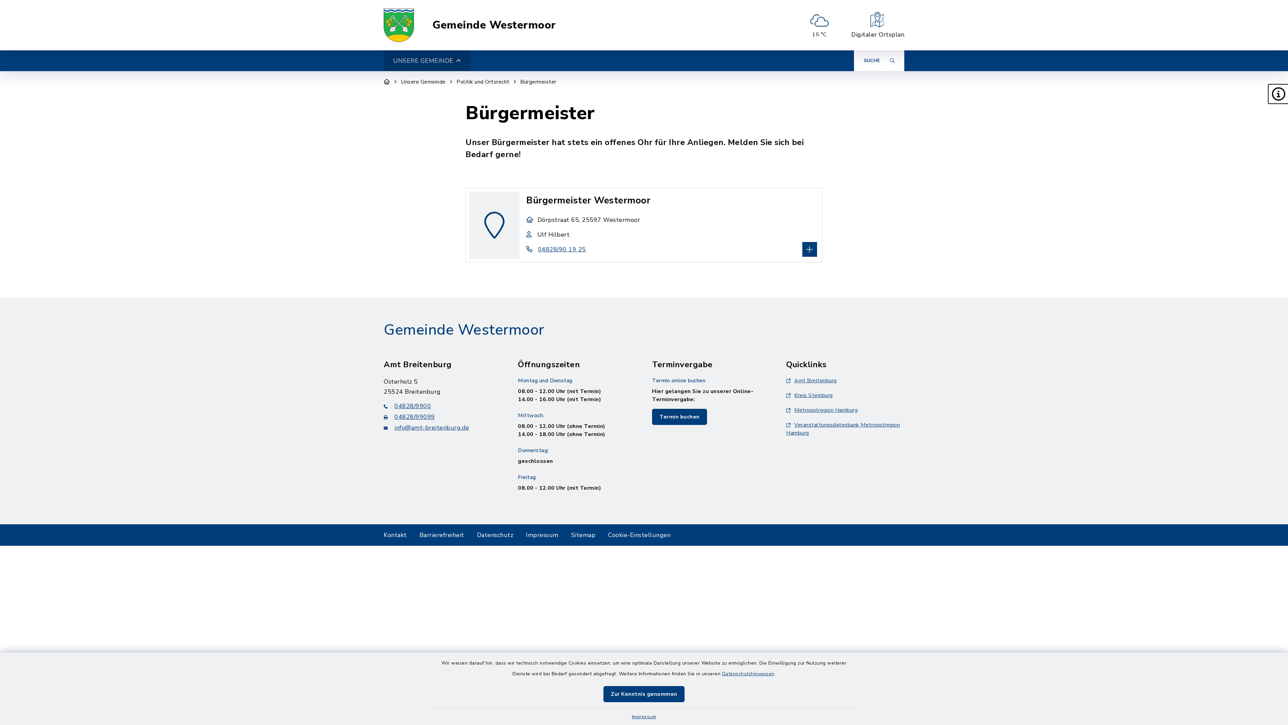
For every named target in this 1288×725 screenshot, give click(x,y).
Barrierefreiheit (442, 535)
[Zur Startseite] (387, 82)
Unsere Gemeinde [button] (423, 61)
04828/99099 (414, 417)
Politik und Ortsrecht (483, 82)
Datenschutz (495, 535)
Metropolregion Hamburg (826, 410)
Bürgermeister (538, 82)
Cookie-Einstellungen (639, 535)
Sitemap (583, 535)
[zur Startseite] (399, 25)
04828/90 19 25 (562, 249)
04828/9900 (412, 406)
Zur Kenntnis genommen (644, 694)
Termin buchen (679, 417)
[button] (1278, 94)
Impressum (644, 717)
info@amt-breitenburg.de (431, 428)
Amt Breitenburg (815, 380)
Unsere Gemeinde (423, 82)
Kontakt (395, 535)
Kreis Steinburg (813, 395)
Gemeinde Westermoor (494, 25)
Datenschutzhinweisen (748, 674)
